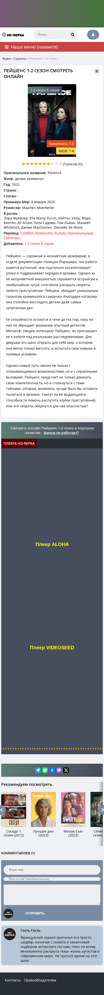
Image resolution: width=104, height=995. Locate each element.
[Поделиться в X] (66, 770)
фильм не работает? (61, 432)
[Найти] (72, 35)
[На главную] (12, 34)
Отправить (35, 913)
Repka (6, 58)
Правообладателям (40, 980)
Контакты (13, 980)
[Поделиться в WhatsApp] (45, 770)
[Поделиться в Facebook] (52, 770)
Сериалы (20, 58)
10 (61, 164)
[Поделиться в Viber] (59, 770)
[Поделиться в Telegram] (38, 770)
